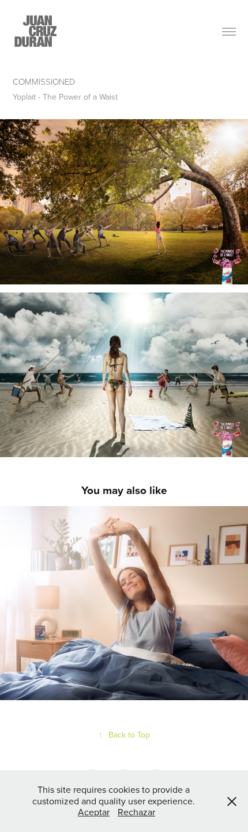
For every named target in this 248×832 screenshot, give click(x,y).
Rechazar (136, 812)
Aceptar (94, 812)
